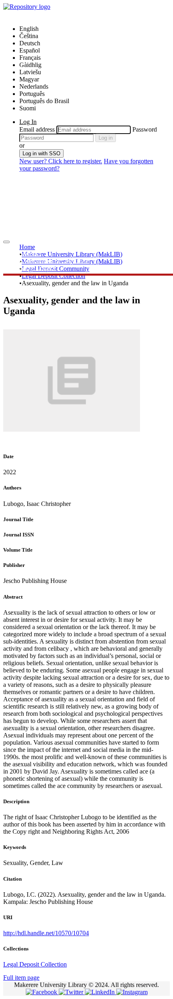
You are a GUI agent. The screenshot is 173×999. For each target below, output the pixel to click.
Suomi (27, 108)
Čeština (28, 35)
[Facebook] (42, 992)
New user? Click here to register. (60, 161)
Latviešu (30, 72)
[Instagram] (132, 992)
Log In (28, 121)
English (29, 28)
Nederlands (33, 86)
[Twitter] (72, 992)
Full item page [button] (21, 977)
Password (144, 129)
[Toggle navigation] (6, 242)
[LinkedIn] (100, 992)
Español (29, 50)
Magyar (29, 79)
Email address (37, 129)
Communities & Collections (54, 260)
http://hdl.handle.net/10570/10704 (46, 933)
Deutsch (29, 43)
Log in (106, 138)
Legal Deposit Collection (53, 275)
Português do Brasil (44, 100)
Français (30, 57)
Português (32, 93)
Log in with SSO (41, 153)
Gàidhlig (30, 64)
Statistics (30, 253)
